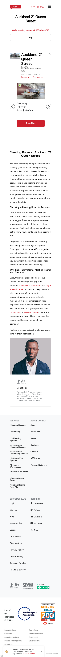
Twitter (37, 510)
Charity (34, 452)
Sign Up (13, 510)
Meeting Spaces (17, 425)
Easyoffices (33, 630)
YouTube (38, 523)
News (33, 438)
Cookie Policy (16, 556)
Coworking (15, 432)
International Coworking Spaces (19, 453)
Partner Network (38, 465)
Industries (35, 432)
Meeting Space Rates (17, 479)
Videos (13, 530)
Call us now (15, 312)
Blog (36, 530)
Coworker (8, 634)
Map (30, 37)
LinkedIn (38, 517)
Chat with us (16, 543)
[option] (30, 106)
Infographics (16, 523)
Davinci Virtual (34, 641)
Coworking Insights (11, 637)
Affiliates (35, 458)
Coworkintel (33, 637)
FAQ (12, 517)
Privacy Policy (17, 550)
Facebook (38, 503)
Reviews (34, 445)
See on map (38, 77)
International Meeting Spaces (17, 446)
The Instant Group (36, 634)
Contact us (15, 536)
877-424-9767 (37, 7)
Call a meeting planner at (30, 30)
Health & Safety (18, 570)
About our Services (19, 471)
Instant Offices (10, 630)
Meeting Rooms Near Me (17, 486)
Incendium (8, 644)
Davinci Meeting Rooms (13, 641)
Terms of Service (18, 563)
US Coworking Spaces (16, 459)
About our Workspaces (15, 466)
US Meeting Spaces (15, 439)
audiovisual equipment (30, 285)
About (33, 425)
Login (12, 503)
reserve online (31, 312)
